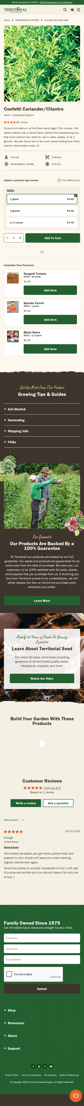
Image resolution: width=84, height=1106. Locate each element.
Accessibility (50, 1075)
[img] (13, 832)
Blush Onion (32, 332)
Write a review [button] (26, 803)
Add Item (50, 290)
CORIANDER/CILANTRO (27, 20)
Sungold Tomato (35, 274)
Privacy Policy (12, 1075)
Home (7, 20)
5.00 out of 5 (52, 788)
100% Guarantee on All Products (56, 2)
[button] (11, 122)
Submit (42, 989)
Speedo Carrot (34, 303)
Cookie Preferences (69, 1075)
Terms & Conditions (31, 1075)
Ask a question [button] (58, 803)
